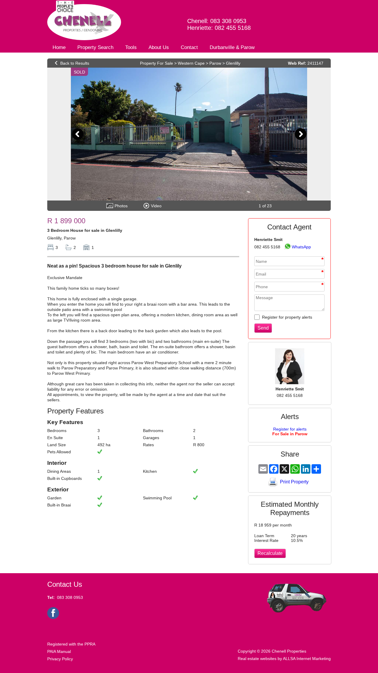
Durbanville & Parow (232, 47)
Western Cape (191, 63)
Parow (215, 63)
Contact (189, 47)
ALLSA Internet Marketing (307, 658)
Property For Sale (156, 63)
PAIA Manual (59, 651)
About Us (159, 47)
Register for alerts (289, 431)
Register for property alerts (286, 317)
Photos (121, 205)
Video (156, 205)
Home (59, 47)
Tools (131, 47)
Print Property (294, 481)
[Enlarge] (189, 134)
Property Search (95, 47)
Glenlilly (233, 63)
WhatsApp (301, 247)
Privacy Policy (60, 658)
